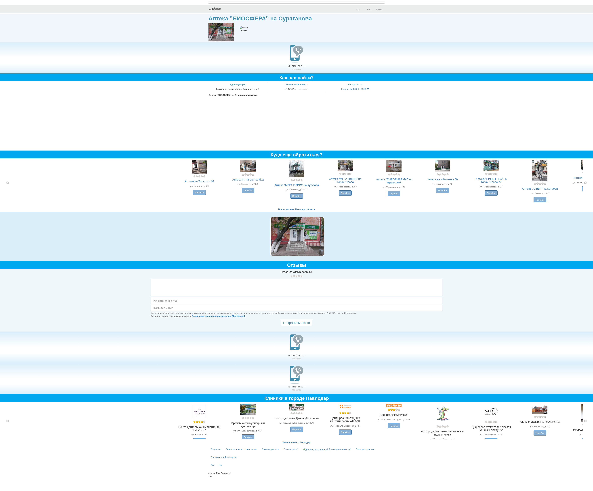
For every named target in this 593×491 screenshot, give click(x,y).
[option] (296, 183)
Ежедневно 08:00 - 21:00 (354, 88)
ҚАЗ (357, 9)
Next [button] (585, 183)
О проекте (216, 449)
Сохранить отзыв (296, 322)
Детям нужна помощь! (339, 449)
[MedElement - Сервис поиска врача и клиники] (214, 9)
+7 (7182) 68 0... (296, 67)
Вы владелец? (291, 449)
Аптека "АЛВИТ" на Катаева (540, 188)
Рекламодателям (270, 449)
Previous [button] (7, 183)
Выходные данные (365, 449)
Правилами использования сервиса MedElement (218, 315)
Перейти (199, 192)
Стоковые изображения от (224, 457)
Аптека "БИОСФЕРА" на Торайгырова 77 (491, 180)
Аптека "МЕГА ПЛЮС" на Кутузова (296, 185)
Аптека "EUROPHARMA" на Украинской (394, 180)
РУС (369, 9)
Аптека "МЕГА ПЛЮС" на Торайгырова (345, 180)
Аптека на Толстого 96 (199, 181)
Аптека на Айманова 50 (442, 179)
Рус (220, 464)
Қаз (212, 464)
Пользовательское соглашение (241, 449)
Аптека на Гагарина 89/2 (248, 179)
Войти (379, 9)
